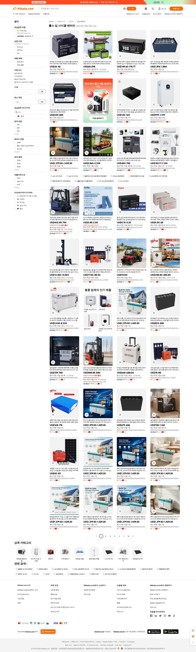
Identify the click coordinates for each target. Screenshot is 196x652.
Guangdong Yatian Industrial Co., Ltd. (130, 280)
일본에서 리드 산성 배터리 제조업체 (95, 176)
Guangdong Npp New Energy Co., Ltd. (163, 227)
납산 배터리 (59, 574)
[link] (193, 630)
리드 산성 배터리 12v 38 (81, 569)
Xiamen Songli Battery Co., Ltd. (127, 71)
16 (128, 536)
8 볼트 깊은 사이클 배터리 (85, 181)
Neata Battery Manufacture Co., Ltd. (129, 227)
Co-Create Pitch (23, 594)
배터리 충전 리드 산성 (137, 176)
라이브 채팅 (121, 594)
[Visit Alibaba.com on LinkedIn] (155, 615)
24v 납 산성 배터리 (118, 176)
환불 (118, 603)
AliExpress (65, 642)
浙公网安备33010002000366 (135, 649)
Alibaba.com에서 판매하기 (159, 590)
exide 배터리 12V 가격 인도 (159, 176)
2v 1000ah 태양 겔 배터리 (128, 569)
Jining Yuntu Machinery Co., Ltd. (61, 231)
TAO (115, 642)
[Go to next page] (133, 536)
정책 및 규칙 (55, 611)
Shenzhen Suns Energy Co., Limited (95, 280)
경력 (19, 603)
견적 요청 (87, 594)
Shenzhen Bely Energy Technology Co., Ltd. (64, 120)
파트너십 (153, 607)
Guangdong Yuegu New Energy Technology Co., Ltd (64, 168)
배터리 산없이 (43, 569)
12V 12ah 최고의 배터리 (106, 181)
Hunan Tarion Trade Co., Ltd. (93, 168)
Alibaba (51, 21)
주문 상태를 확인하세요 (158, 598)
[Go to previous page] (97, 536)
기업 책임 (20, 598)
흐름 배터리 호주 (164, 569)
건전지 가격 (94, 574)
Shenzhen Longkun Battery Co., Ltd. (129, 120)
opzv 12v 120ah (57, 176)
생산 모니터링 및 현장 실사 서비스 (63, 607)
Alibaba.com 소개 (23, 585)
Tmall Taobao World (87, 642)
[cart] (153, 9)
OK (42, 91)
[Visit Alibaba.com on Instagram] (165, 615)
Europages (131, 642)
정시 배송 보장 (56, 598)
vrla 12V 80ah (124, 181)
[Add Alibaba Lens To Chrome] (48, 631)
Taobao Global (107, 642)
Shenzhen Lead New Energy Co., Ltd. (96, 71)
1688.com (74, 642)
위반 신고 (120, 611)
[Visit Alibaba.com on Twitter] (160, 615)
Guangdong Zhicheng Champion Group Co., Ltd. (64, 71)
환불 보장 (54, 594)
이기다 (47, 574)
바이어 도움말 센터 (123, 590)
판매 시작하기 (155, 594)
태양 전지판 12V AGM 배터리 (61, 181)
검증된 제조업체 (89, 590)
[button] (124, 8)
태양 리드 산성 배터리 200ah (104, 569)
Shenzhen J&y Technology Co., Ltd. (162, 168)
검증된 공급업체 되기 (157, 603)
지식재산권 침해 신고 (124, 607)
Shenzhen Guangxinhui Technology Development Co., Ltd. (131, 168)
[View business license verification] (118, 648)
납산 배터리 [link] (81, 21)
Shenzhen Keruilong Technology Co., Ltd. (97, 229)
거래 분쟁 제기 (122, 598)
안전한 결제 (55, 590)
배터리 (71, 21)
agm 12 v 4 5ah (73, 176)
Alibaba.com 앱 (119, 631)
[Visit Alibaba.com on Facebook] (151, 615)
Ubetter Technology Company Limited (163, 280)
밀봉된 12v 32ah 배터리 (25, 569)
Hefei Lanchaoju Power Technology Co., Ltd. (165, 71)
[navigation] (30, 279)
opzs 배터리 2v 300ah (61, 569)
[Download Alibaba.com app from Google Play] (171, 631)
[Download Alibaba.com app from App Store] (154, 631)
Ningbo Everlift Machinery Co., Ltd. (62, 280)
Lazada (98, 642)
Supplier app (99, 631)
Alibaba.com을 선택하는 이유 (27, 590)
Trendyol (122, 642)
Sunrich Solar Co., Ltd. (158, 120)
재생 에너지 (61, 21)
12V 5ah (36, 574)
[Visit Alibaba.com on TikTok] (174, 615)
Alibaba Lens (30, 631)
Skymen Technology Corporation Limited (64, 328)
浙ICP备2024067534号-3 (156, 649)
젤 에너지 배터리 (147, 569)
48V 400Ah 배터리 (111, 574)
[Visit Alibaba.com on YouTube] (169, 615)
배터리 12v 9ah (22, 574)
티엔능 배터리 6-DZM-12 (77, 574)
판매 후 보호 (55, 603)
